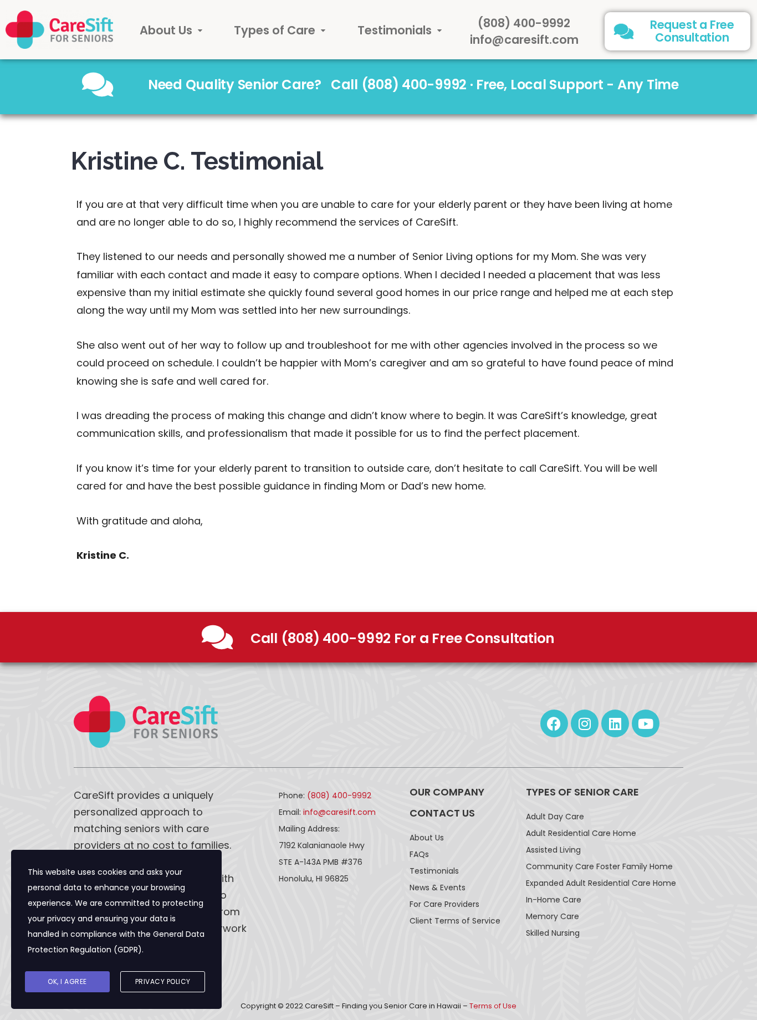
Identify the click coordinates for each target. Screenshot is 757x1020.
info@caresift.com (524, 40)
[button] (171, 30)
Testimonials (394, 30)
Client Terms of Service (455, 920)
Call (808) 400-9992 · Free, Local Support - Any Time (505, 84)
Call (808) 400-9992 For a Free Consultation (402, 638)
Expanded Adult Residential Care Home (601, 883)
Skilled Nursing (553, 933)
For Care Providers (444, 904)
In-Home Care (553, 899)
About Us (166, 30)
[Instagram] (585, 723)
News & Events (438, 887)
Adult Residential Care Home (581, 833)
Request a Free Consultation (692, 31)
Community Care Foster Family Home (599, 866)
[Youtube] (645, 723)
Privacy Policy (163, 981)
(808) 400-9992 (524, 23)
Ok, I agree (67, 981)
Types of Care (274, 30)
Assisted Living (553, 849)
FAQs (419, 854)
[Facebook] (554, 723)
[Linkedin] (615, 723)
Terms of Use (492, 1006)
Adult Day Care (555, 816)
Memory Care (552, 916)
